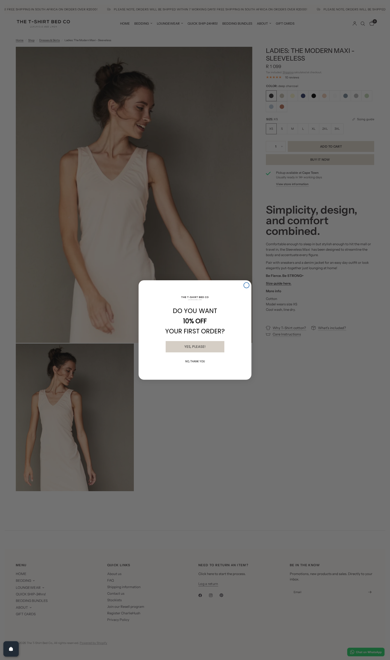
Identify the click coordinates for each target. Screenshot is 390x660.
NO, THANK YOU (195, 361)
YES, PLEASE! (195, 346)
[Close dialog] (246, 285)
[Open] (11, 649)
